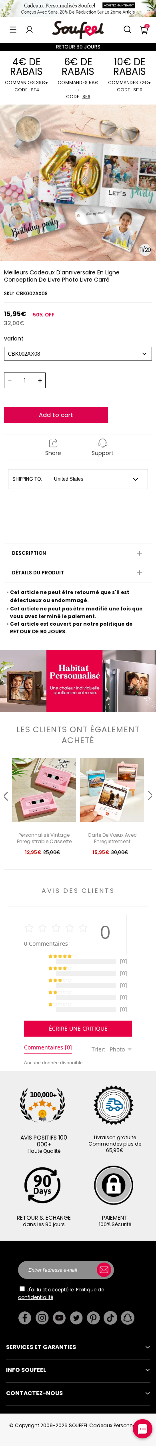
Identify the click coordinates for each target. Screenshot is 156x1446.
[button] (13, 29)
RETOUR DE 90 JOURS (37, 631)
